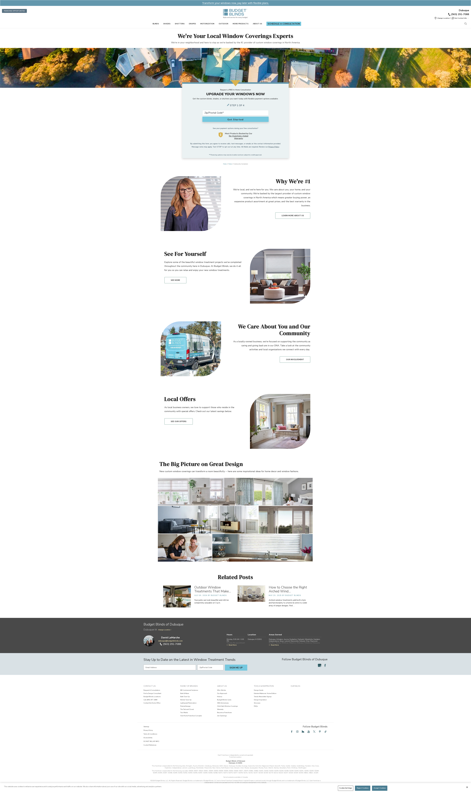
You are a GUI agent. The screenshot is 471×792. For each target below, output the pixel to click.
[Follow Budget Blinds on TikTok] (325, 731)
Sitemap (146, 727)
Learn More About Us (293, 215)
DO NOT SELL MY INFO (151, 741)
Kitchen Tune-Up (185, 700)
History (219, 697)
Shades (166, 24)
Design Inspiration (260, 700)
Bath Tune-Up (185, 697)
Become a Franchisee (224, 713)
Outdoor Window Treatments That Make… (212, 589)
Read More (233, 645)
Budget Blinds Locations (152, 697)
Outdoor (223, 24)
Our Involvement (295, 359)
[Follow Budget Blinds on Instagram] (297, 731)
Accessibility (148, 738)
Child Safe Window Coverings (227, 706)
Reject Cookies (363, 788)
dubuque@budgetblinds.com (170, 641)
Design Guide (258, 690)
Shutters (179, 24)
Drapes (192, 24)
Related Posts (235, 577)
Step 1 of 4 (237, 105)
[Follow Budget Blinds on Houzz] (303, 731)
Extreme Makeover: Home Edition (265, 693)
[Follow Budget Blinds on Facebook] (325, 665)
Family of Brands (189, 686)
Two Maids (184, 713)
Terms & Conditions (150, 734)
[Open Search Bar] (465, 23)
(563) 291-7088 (460, 14)
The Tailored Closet (187, 709)
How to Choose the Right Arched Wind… (288, 589)
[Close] (467, 787)
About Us (257, 24)
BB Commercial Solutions (189, 690)
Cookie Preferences (150, 745)
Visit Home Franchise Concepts (191, 716)
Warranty (220, 709)
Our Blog (295, 686)
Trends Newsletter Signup (263, 697)
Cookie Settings (345, 788)
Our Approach (222, 693)
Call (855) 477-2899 (150, 700)
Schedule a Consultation (284, 23)
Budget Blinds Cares (224, 700)
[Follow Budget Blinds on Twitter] (314, 731)
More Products (240, 24)
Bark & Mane (184, 693)
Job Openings (222, 716)
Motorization (207, 24)
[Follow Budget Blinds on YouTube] (309, 731)
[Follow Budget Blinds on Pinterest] (320, 731)
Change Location (164, 630)
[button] (442, 18)
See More (175, 280)
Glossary (257, 703)
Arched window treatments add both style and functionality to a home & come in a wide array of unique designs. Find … (288, 603)
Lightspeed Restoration (188, 703)
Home (225, 164)
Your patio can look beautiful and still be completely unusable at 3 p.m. (211, 601)
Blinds (156, 24)
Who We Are (221, 690)
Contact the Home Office (152, 703)
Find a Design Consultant (152, 693)
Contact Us (150, 686)
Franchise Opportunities (14, 11)
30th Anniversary (223, 703)
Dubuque (464, 10)
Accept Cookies (380, 788)
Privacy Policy (273, 147)
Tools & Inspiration (264, 686)
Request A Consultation (152, 690)
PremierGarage (185, 706)
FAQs (256, 706)
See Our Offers (178, 421)
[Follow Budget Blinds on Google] (319, 665)
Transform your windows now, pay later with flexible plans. (235, 3)
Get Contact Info (461, 18)
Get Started (235, 119)
